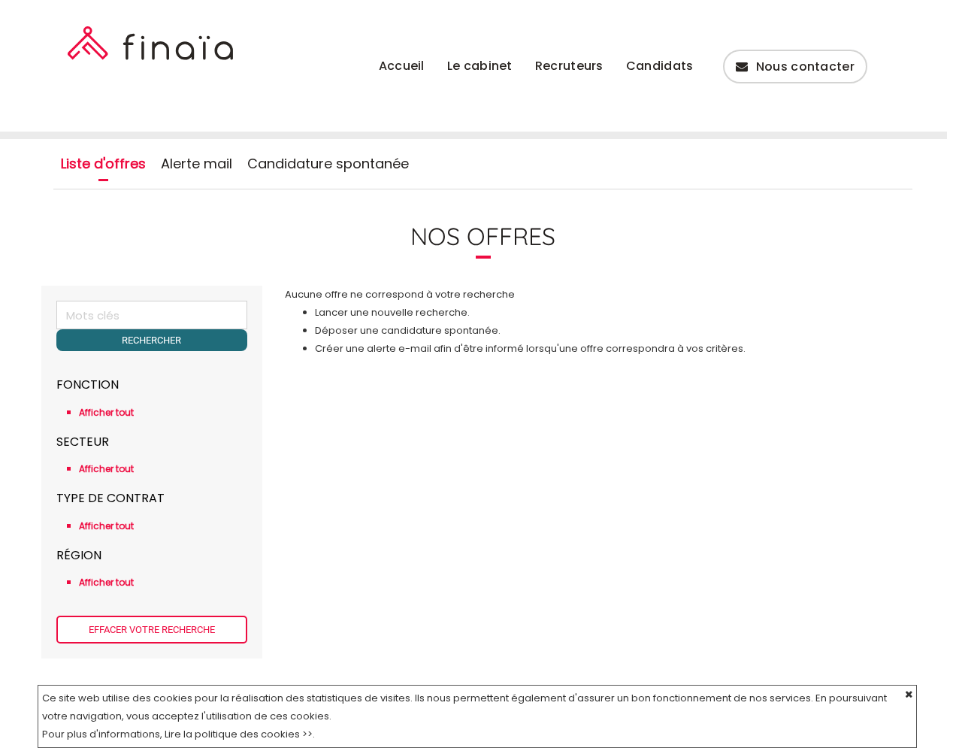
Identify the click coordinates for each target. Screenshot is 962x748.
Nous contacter (805, 66)
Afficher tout (106, 412)
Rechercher (151, 340)
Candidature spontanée (328, 164)
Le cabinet (480, 65)
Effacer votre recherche (152, 629)
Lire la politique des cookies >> (239, 734)
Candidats (660, 65)
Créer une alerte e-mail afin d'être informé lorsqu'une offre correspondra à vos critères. (530, 348)
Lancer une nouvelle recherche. (392, 312)
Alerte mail (196, 164)
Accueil (402, 65)
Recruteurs (569, 65)
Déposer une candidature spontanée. (408, 330)
